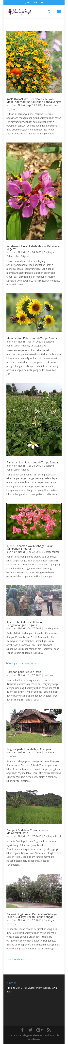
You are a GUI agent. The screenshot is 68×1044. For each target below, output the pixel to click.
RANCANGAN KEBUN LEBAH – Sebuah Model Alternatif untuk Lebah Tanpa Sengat (33, 100)
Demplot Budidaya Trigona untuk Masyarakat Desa (27, 832)
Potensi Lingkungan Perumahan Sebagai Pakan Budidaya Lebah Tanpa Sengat (31, 915)
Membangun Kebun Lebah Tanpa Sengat (32, 338)
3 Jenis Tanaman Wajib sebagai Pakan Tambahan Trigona (29, 547)
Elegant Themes (32, 1035)
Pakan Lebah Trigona (17, 256)
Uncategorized (38, 345)
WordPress (34, 1039)
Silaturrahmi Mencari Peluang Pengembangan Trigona (24, 624)
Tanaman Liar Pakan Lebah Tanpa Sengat (32, 462)
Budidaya (49, 252)
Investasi (48, 675)
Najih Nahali (18, 105)
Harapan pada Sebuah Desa (23, 672)
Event (58, 836)
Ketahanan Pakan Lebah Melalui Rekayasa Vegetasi (32, 247)
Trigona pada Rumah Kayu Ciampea (28, 749)
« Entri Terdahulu (15, 959)
